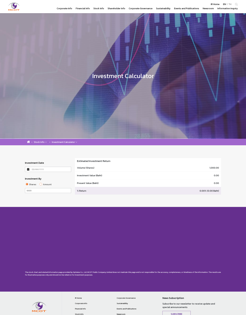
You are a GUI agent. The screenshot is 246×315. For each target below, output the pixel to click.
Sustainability (122, 303)
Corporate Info (81, 303)
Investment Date (34, 163)
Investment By (33, 179)
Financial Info (80, 308)
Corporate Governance (126, 298)
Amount (47, 184)
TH (229, 4)
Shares (32, 184)
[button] (40, 142)
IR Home (215, 4)
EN (224, 4)
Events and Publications (126, 308)
